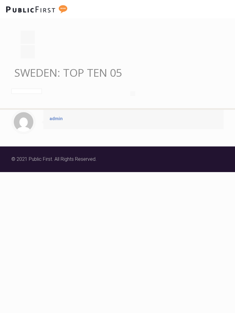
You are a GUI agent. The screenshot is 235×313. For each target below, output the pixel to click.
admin (56, 118)
